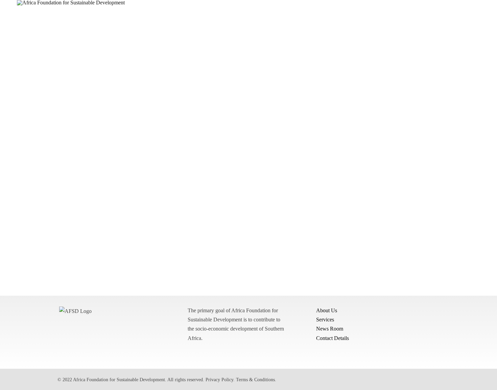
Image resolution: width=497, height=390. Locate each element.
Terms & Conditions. (256, 379)
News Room (329, 329)
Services (325, 319)
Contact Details (332, 338)
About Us (326, 310)
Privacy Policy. (220, 379)
